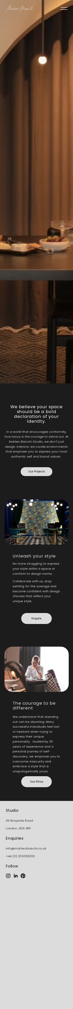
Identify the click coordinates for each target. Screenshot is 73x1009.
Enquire (36, 618)
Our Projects (36, 471)
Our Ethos (36, 782)
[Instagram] (8, 875)
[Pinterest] (23, 875)
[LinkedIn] (15, 875)
